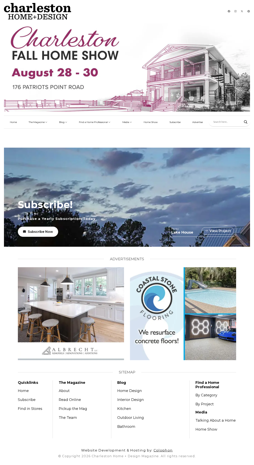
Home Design (129, 391)
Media (126, 122)
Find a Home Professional (93, 122)
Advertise (197, 122)
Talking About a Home (215, 420)
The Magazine (37, 122)
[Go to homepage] (37, 11)
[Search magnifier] (245, 122)
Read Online (70, 400)
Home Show (151, 122)
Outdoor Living (130, 417)
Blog (62, 122)
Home (13, 122)
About (64, 391)
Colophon (163, 450)
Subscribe (175, 122)
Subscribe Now (40, 232)
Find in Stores (30, 409)
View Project (220, 231)
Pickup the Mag (73, 409)
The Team (68, 417)
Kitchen (124, 409)
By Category (206, 395)
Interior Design (130, 400)
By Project (204, 404)
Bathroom (126, 426)
